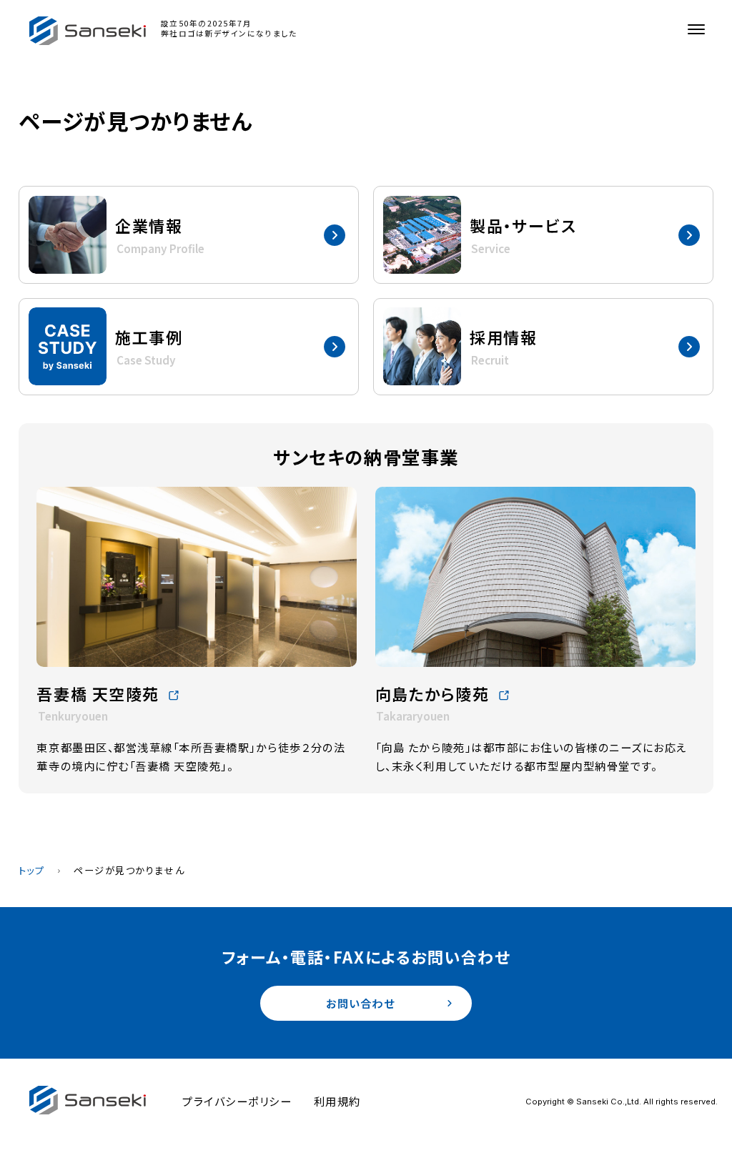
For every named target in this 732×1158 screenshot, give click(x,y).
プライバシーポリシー (237, 1101)
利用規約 (337, 1101)
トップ (32, 870)
